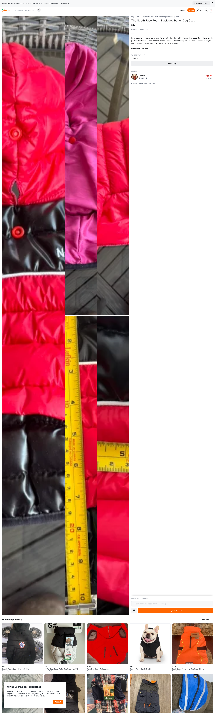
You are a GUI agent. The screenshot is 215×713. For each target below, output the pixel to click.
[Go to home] (6, 10)
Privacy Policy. (39, 696)
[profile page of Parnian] (134, 77)
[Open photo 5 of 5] (113, 465)
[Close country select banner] (212, 2)
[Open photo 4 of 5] (81, 465)
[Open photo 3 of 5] (113, 165)
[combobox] (25, 10)
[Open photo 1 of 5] (33, 315)
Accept (58, 702)
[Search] (38, 10)
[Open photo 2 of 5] (81, 165)
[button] (207, 620)
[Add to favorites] (134, 610)
